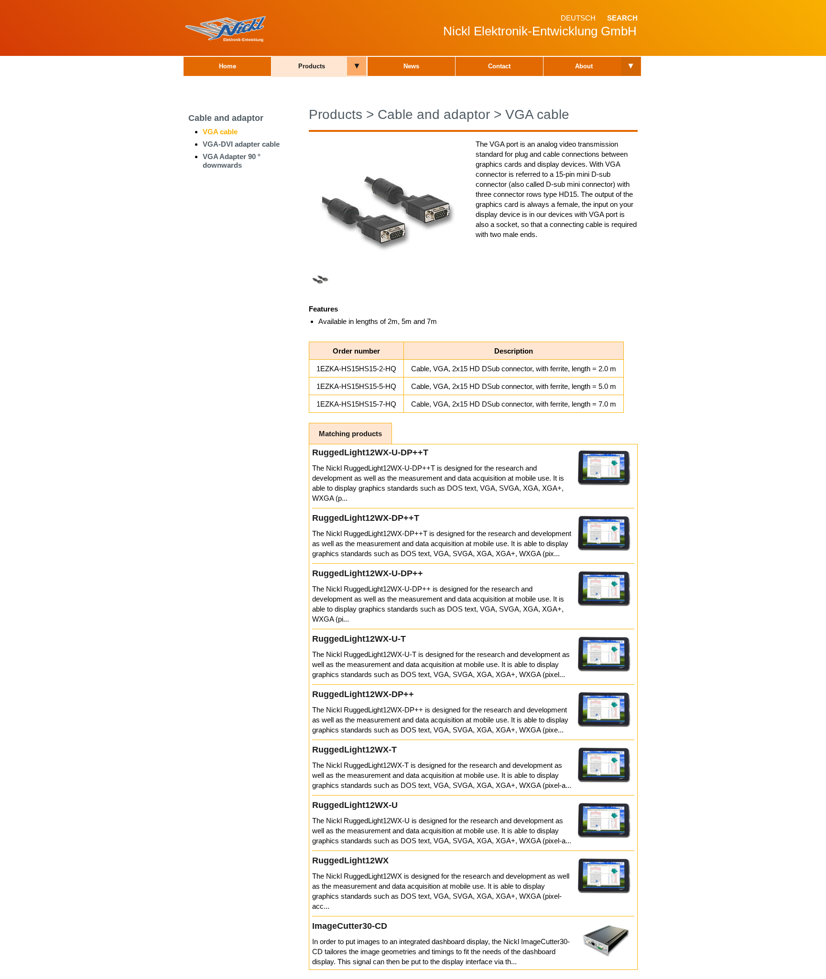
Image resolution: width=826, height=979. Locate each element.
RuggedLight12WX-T (354, 749)
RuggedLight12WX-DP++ (363, 694)
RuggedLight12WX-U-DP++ (367, 573)
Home (227, 66)
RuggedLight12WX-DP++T (365, 518)
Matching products (350, 434)
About (584, 66)
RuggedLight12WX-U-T (359, 639)
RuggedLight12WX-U (355, 805)
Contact (499, 66)
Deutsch (578, 18)
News (411, 66)
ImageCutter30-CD (349, 926)
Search (622, 18)
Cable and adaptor (225, 118)
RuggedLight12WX (350, 860)
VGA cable (220, 132)
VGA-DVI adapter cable (241, 144)
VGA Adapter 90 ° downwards (232, 160)
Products (311, 66)
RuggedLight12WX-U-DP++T (370, 452)
